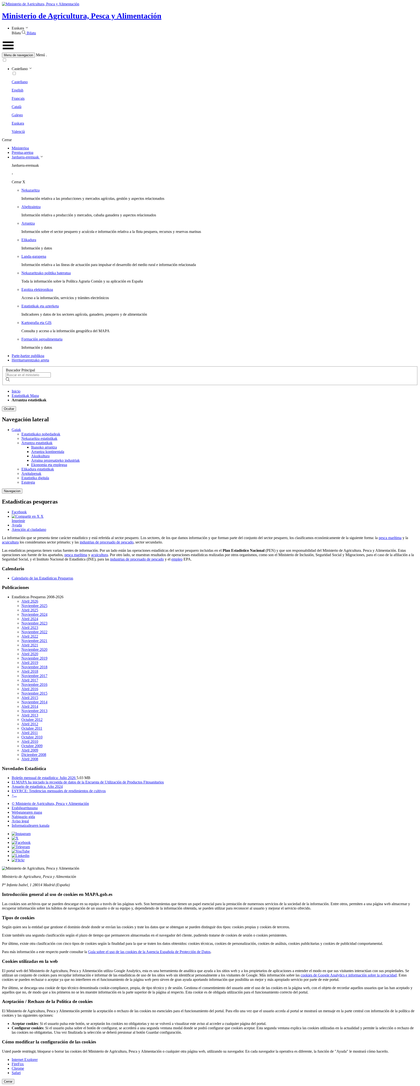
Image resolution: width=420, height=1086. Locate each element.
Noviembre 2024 (34, 614)
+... (14, 795)
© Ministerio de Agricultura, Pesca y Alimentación (50, 803)
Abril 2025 (29, 610)
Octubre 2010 (32, 737)
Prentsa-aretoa (22, 152)
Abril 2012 (29, 724)
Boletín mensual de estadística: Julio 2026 (44, 778)
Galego (17, 115)
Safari (16, 1073)
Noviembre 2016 (34, 684)
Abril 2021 (29, 645)
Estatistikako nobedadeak (40, 434)
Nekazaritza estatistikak (39, 438)
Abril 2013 (29, 715)
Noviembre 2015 (34, 693)
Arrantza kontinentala (47, 452)
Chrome (18, 1068)
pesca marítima (390, 538)
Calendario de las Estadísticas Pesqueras (42, 578)
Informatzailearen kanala (30, 825)
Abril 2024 (29, 619)
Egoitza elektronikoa (37, 289)
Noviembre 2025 (34, 606)
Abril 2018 (29, 671)
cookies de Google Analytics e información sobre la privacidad (349, 975)
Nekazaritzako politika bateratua (46, 273)
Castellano (20, 82)
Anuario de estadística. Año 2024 (37, 786)
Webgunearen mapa (27, 812)
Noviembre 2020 (34, 649)
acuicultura (10, 542)
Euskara (18, 123)
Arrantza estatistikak (36, 443)
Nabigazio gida (23, 817)
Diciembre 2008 (33, 755)
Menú (40, 55)
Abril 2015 (29, 698)
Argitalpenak (31, 473)
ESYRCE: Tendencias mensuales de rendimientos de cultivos (59, 791)
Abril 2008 (29, 759)
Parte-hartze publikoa (28, 356)
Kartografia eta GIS (36, 323)
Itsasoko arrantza (44, 447)
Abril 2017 (29, 680)
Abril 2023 (29, 628)
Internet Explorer (25, 1060)
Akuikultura (40, 456)
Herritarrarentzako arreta (30, 360)
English (17, 90)
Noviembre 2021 (34, 641)
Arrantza (28, 223)
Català (16, 107)
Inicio (16, 391)
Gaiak (16, 430)
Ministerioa (20, 148)
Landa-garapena (33, 256)
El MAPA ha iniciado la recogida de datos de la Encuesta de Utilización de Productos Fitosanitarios (88, 782)
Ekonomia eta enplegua (49, 465)
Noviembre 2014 (34, 702)
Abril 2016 (29, 689)
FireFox (18, 1064)
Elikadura (28, 240)
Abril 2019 (29, 663)
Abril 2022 (29, 636)
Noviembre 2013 (34, 711)
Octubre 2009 (32, 746)
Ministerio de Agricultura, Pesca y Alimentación (81, 15)
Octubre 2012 (32, 720)
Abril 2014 (29, 706)
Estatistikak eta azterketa (40, 306)
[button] (210, 55)
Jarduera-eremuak (26, 157)
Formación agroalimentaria (41, 339)
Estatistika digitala (35, 478)
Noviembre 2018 (34, 667)
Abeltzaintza (31, 207)
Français (18, 98)
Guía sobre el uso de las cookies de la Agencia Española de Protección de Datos (149, 952)
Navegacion (12, 491)
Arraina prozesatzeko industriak (55, 460)
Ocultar (9, 409)
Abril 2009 (29, 750)
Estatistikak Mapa (25, 396)
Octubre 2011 (31, 728)
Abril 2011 (29, 733)
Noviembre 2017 (34, 676)
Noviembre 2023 (34, 623)
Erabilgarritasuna (25, 808)
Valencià (18, 131)
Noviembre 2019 (34, 658)
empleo (177, 559)
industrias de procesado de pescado (106, 542)
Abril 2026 (29, 601)
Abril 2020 (29, 654)
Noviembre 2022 (34, 632)
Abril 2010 (29, 741)
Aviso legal (20, 821)
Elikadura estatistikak (37, 469)
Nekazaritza (30, 190)
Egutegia (28, 482)
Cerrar (8, 1081)
